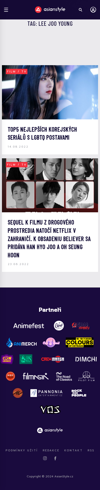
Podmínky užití (22, 450)
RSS (91, 450)
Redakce (51, 450)
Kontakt (73, 450)
